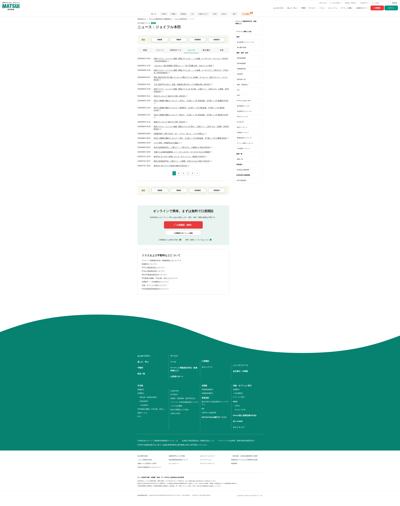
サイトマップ (238, 427)
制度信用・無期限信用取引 (148, 397)
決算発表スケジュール (244, 111)
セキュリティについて (207, 456)
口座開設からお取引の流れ (168, 240)
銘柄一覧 (240, 159)
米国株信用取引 (207, 393)
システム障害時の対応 (145, 460)
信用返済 (216, 39)
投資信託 (183, 14)
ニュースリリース (240, 365)
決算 (222, 50)
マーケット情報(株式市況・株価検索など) (245, 22)
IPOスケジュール (242, 116)
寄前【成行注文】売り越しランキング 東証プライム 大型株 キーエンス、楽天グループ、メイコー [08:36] (191, 78)
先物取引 (236, 389)
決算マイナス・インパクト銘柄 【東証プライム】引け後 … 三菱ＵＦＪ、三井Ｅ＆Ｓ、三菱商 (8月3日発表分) (191, 90)
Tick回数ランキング (243, 148)
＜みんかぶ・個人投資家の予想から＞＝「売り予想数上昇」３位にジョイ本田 (183, 66)
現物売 (178, 39)
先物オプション (203, 14)
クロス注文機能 (176, 406)
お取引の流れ (175, 413)
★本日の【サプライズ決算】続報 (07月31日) (170, 166)
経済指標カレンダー (243, 106)
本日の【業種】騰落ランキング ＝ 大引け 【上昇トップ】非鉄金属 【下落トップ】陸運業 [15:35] (191, 101)
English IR (364, 3)
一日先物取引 (238, 393)
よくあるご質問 (334, 3)
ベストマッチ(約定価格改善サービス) (184, 402)
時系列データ (175, 50)
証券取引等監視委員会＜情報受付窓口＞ (197, 441)
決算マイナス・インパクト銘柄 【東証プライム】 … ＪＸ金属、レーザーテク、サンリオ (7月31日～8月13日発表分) (191, 60)
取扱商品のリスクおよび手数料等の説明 (244, 460)
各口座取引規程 (143, 456)
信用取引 (141, 393)
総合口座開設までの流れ (179, 409)
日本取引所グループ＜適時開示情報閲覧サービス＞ (157, 441)
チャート (160, 50)
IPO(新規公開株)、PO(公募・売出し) (151, 409)
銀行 (234, 14)
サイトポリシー (174, 463)
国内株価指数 (241, 58)
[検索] (389, 3)
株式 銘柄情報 (241, 180)
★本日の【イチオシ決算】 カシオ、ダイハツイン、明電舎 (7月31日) (179, 156)
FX (192, 14)
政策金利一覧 (241, 79)
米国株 (173, 14)
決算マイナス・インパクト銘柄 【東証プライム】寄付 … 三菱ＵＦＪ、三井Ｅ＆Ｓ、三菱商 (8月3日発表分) (191, 128)
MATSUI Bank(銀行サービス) (214, 417)
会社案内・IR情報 (350, 3)
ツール (321, 8)
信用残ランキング (243, 132)
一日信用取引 (144, 405)
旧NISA (237, 406)
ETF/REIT (174, 394)
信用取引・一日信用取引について (154, 282)
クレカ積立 (246, 14)
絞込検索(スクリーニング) (245, 42)
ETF (238, 90)
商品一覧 (153, 14)
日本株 (164, 14)
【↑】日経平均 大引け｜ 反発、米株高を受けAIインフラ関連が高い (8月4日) (182, 84)
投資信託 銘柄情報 (243, 170)
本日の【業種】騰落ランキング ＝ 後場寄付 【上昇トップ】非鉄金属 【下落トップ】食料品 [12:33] (189, 109)
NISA (214, 14)
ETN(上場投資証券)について (152, 271)
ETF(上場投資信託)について (152, 267)
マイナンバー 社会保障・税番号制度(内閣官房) (235, 441)
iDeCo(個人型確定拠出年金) (244, 415)
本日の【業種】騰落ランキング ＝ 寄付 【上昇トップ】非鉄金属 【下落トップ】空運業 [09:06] (190, 138)
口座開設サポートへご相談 (183, 233)
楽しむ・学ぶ (292, 8)
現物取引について (148, 264)
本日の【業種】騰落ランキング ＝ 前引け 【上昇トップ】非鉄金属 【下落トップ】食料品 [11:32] (191, 115)
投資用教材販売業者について (178, 460)
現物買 (159, 39)
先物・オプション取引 (242, 386)
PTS (139, 416)
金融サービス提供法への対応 (147, 463)
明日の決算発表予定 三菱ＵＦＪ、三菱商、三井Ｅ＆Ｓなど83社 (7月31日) (182, 161)
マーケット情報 (346, 8)
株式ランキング (242, 127)
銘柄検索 (394, 3)
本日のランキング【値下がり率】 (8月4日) (169, 96)
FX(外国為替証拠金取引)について (154, 289)
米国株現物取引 (207, 389)
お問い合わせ (323, 3)
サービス (312, 8)
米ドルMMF (238, 421)
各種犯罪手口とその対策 (177, 456)
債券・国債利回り (243, 84)
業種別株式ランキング (244, 138)
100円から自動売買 (209, 413)
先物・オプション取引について (153, 285)
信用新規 (197, 39)
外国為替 (240, 74)
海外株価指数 (241, 63)
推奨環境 (234, 463)
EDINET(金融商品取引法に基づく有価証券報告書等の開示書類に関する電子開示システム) (171, 445)
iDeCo (224, 14)
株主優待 (206, 50)
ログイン (391, 8)
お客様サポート (361, 8)
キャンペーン (333, 8)
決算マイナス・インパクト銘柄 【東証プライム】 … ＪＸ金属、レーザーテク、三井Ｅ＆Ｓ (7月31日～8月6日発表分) (191, 71)
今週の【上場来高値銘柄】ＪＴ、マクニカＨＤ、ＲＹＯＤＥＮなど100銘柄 (182, 152)
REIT (238, 95)
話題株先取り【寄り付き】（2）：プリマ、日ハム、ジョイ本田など (179, 134)
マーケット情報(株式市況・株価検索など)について (160, 260)
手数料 (303, 8)
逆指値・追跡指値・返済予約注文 (182, 398)
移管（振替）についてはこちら (197, 240)
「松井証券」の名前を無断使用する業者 (244, 456)
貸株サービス (143, 413)
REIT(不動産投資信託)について (153, 275)
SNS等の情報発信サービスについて (149, 467)
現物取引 (141, 389)
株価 (145, 50)
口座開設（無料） (184, 225)
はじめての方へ (278, 8)
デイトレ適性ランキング (245, 143)
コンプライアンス (206, 460)
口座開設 (377, 8)
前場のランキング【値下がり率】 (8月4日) (169, 122)
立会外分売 (174, 391)
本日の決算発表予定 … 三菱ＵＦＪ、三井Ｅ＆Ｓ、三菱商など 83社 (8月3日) (182, 147)
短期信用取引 (144, 401)
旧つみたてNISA (240, 409)
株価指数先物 (241, 69)
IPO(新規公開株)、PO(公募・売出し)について (159, 278)
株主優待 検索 (241, 47)
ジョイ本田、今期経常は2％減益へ (167, 143)
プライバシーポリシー (207, 463)
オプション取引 (239, 397)
